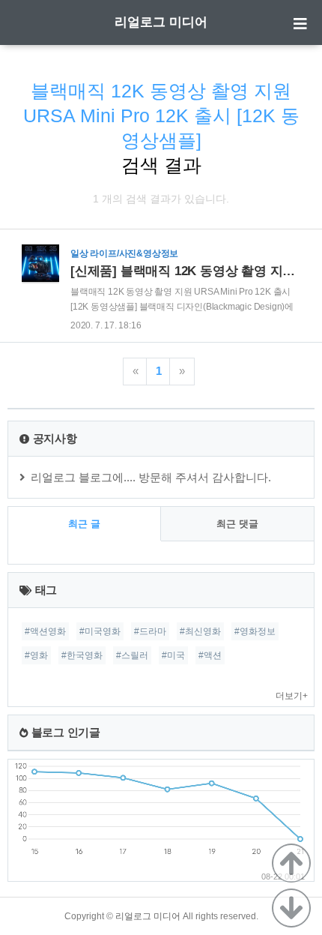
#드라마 (150, 631)
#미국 (173, 655)
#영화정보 (255, 631)
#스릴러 (132, 655)
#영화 (36, 655)
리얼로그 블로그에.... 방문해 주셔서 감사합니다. (151, 477)
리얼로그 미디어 (161, 22)
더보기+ (292, 696)
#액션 (210, 655)
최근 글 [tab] (84, 523)
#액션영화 (45, 631)
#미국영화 (100, 631)
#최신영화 (200, 631)
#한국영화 (82, 655)
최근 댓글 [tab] (237, 523)
